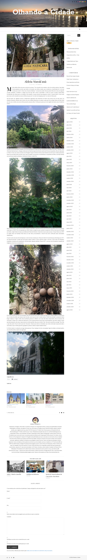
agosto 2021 (70, 272)
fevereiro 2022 (70, 256)
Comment (9, 516)
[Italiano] (81, 1)
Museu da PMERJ (49, 404)
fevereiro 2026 (70, 134)
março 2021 (69, 288)
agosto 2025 (70, 153)
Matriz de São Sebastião (31, 404)
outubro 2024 (70, 178)
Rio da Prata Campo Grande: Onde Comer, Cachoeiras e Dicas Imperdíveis (73, 79)
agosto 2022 (70, 244)
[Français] (79, 1)
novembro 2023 (70, 200)
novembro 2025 (70, 143)
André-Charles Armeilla (14, 474)
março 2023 (69, 222)
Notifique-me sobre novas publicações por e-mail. (18, 543)
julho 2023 (69, 209)
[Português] (84, 1)
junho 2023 (69, 212)
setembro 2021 (70, 269)
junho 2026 (69, 128)
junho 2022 (69, 250)
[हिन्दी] (80, 1)
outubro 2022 (70, 237)
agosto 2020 (70, 309)
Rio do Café (69, 67)
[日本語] (83, 1)
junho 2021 (69, 278)
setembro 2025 (70, 150)
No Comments (39, 84)
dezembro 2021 (70, 259)
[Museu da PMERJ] (55, 398)
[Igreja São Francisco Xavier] (16, 398)
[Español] (85, 1)
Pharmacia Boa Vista (71, 51)
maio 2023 (69, 215)
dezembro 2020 (70, 297)
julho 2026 (69, 125)
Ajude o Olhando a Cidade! (73, 40)
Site (8, 505)
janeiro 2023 (69, 228)
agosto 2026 (70, 121)
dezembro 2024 (70, 172)
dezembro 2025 (70, 140)
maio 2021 (69, 281)
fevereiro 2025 (70, 165)
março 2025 (69, 162)
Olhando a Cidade (43, 12)
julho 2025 (69, 156)
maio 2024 (69, 187)
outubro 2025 (70, 146)
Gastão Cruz (69, 110)
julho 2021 (69, 275)
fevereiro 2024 (70, 194)
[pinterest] (13, 557)
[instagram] (72, 1)
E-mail (8, 498)
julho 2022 (69, 247)
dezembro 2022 (70, 231)
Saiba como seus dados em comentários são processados (39, 550)
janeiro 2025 (69, 168)
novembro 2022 (70, 234)
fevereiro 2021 (70, 291)
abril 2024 (69, 190)
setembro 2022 (70, 241)
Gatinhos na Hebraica (32, 474)
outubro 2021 (70, 266)
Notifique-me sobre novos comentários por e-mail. (18, 539)
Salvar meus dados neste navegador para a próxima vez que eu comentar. (23, 514)
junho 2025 (69, 159)
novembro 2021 (70, 262)
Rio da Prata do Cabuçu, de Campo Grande (73, 85)
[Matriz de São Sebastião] (35, 398)
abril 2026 (69, 131)
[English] (78, 1)
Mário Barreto (11, 412)
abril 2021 (69, 284)
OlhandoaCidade (35, 79)
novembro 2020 (70, 300)
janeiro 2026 (69, 137)
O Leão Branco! (75, 107)
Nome (8, 491)
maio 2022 (69, 253)
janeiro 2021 (69, 294)
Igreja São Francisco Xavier (12, 404)
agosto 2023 (70, 206)
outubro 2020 (70, 303)
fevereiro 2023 (70, 225)
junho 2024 (69, 184)
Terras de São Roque (71, 103)
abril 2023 (69, 219)
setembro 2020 (70, 306)
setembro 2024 (70, 181)
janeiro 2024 (69, 197)
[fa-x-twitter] (74, 1)
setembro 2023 (70, 203)
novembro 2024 (70, 175)
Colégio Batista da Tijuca (72, 61)
